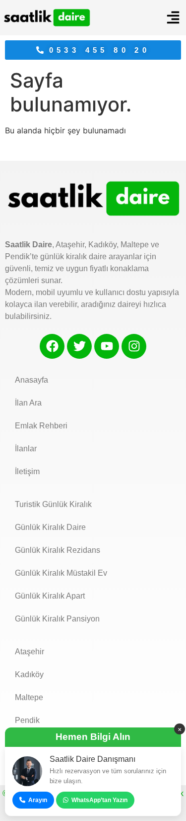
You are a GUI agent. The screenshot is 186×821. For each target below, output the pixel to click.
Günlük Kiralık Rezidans (57, 550)
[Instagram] (134, 346)
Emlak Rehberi (41, 425)
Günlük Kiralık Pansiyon (57, 619)
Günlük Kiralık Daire (50, 527)
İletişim (27, 471)
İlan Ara (28, 403)
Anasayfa (31, 380)
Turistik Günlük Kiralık (53, 504)
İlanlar (26, 448)
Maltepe (29, 697)
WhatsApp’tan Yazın (99, 800)
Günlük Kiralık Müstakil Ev (61, 573)
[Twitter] (79, 346)
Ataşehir (29, 651)
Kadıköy (29, 674)
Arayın (37, 800)
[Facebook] (52, 346)
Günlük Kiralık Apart (50, 596)
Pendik (27, 720)
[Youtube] (106, 346)
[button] (173, 17)
